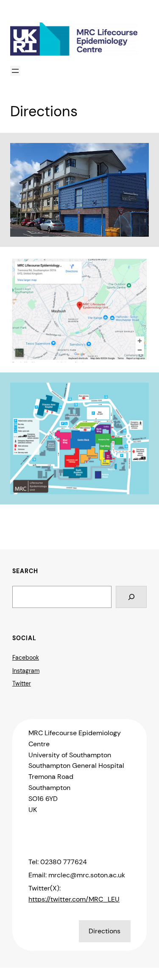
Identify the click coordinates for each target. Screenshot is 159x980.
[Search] (131, 597)
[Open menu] (15, 71)
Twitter (21, 683)
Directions (104, 931)
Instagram (25, 671)
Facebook (25, 657)
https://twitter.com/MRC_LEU (74, 899)
